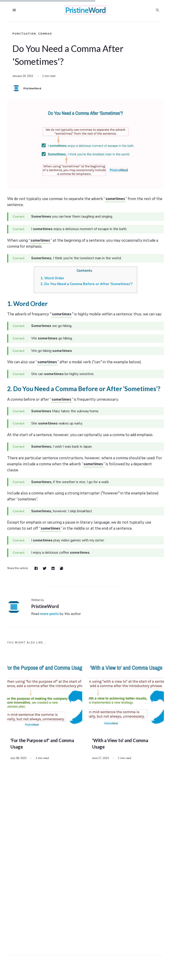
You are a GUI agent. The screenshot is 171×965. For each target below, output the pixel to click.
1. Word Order (52, 278)
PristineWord (32, 88)
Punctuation (24, 34)
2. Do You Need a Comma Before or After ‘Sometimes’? (86, 284)
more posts (49, 614)
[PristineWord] (16, 88)
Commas (45, 34)
